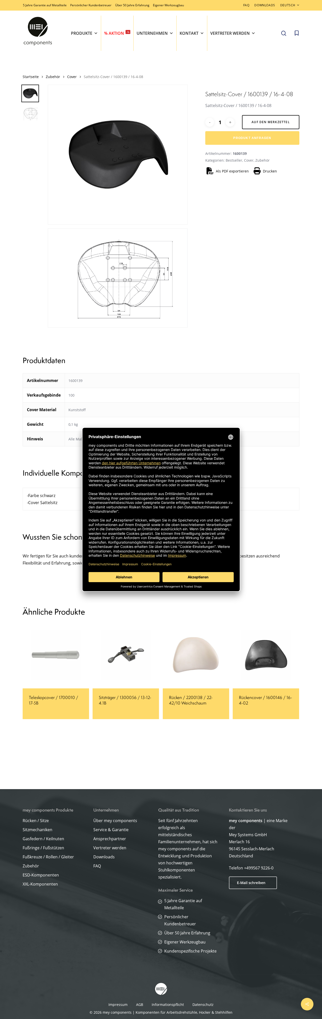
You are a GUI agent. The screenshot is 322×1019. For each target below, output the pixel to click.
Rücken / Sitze (36, 820)
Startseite (31, 76)
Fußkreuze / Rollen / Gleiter (48, 857)
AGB (139, 1004)
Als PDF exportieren (232, 171)
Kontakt (189, 33)
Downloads (104, 857)
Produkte (81, 33)
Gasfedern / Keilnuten (43, 838)
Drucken (270, 171)
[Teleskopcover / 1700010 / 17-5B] (56, 655)
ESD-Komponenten (41, 875)
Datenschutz (203, 1004)
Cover (72, 76)
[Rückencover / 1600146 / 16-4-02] (266, 655)
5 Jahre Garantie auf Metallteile (45, 5)
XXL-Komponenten (40, 884)
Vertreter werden (230, 33)
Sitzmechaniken (37, 829)
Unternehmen (152, 33)
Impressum (118, 1004)
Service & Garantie (111, 829)
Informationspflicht (168, 1004)
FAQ (97, 866)
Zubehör (53, 76)
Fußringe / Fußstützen (43, 848)
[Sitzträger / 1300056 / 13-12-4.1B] (126, 655)
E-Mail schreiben (251, 882)
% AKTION (116, 33)
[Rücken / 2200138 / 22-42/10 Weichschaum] (196, 655)
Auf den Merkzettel (271, 122)
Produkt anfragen (252, 138)
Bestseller (234, 160)
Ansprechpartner (109, 838)
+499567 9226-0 (258, 868)
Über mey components (115, 820)
